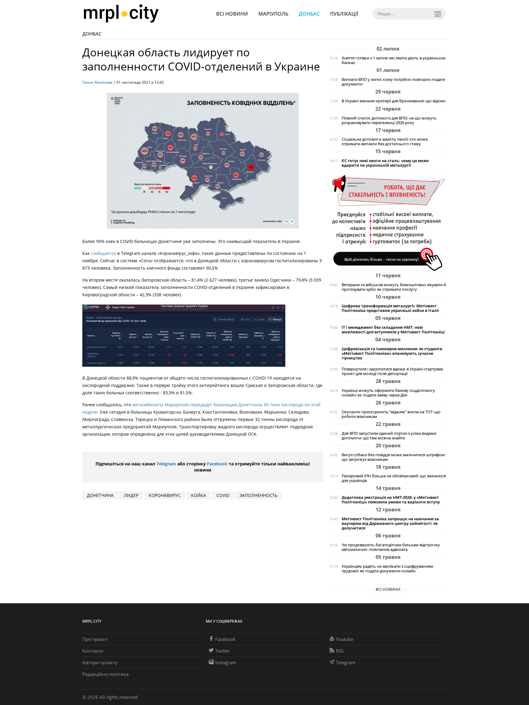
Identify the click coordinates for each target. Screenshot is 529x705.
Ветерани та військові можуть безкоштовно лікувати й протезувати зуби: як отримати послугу (394, 287)
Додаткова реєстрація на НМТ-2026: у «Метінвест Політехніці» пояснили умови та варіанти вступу (391, 499)
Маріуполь (273, 13)
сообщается (103, 253)
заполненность (258, 495)
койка (198, 495)
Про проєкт (94, 639)
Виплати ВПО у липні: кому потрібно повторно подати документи (393, 81)
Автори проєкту (100, 662)
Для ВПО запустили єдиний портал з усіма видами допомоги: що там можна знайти (389, 435)
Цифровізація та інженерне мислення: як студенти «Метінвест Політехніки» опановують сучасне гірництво (392, 353)
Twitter (222, 651)
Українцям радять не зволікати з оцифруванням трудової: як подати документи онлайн (387, 568)
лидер (131, 495)
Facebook (217, 464)
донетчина (100, 495)
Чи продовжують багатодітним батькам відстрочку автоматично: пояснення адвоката (391, 547)
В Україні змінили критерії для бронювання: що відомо (394, 101)
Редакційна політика (105, 674)
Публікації (344, 13)
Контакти (92, 651)
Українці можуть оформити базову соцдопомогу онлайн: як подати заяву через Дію (388, 392)
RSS (339, 651)
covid (222, 495)
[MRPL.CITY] (121, 13)
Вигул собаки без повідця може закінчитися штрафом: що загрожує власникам (393, 457)
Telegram (166, 464)
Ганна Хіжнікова (97, 82)
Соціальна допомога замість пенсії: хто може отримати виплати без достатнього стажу (385, 141)
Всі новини (232, 13)
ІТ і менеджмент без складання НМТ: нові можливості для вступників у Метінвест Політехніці (393, 329)
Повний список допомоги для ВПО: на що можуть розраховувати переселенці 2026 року (389, 120)
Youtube (344, 639)
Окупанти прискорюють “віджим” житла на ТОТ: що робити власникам (391, 414)
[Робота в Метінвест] (388, 222)
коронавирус (165, 495)
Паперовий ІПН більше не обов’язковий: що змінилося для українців (394, 478)
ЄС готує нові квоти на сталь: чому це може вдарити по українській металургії (385, 163)
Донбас (309, 13)
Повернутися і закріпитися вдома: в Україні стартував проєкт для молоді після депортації (392, 371)
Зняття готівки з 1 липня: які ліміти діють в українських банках (394, 60)
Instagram (225, 662)
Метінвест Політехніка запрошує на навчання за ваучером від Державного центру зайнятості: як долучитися (390, 523)
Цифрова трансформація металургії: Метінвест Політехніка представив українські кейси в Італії (390, 308)
